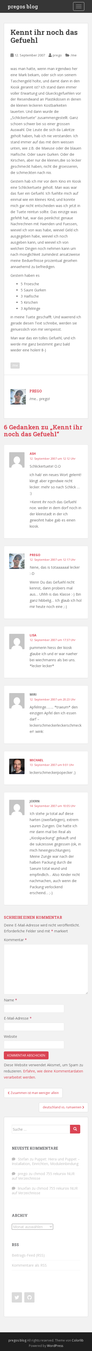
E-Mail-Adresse (18, 1018)
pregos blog (23, 6)
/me (74, 55)
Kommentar (15, 939)
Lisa (33, 635)
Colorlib (78, 1340)
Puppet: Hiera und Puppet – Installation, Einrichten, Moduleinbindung (46, 1161)
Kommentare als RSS (29, 1265)
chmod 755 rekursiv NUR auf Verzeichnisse (43, 1176)
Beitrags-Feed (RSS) (28, 1255)
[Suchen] (75, 1129)
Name (10, 1000)
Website (10, 1036)
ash (33, 453)
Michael (36, 760)
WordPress (55, 1346)
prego (57, 55)
